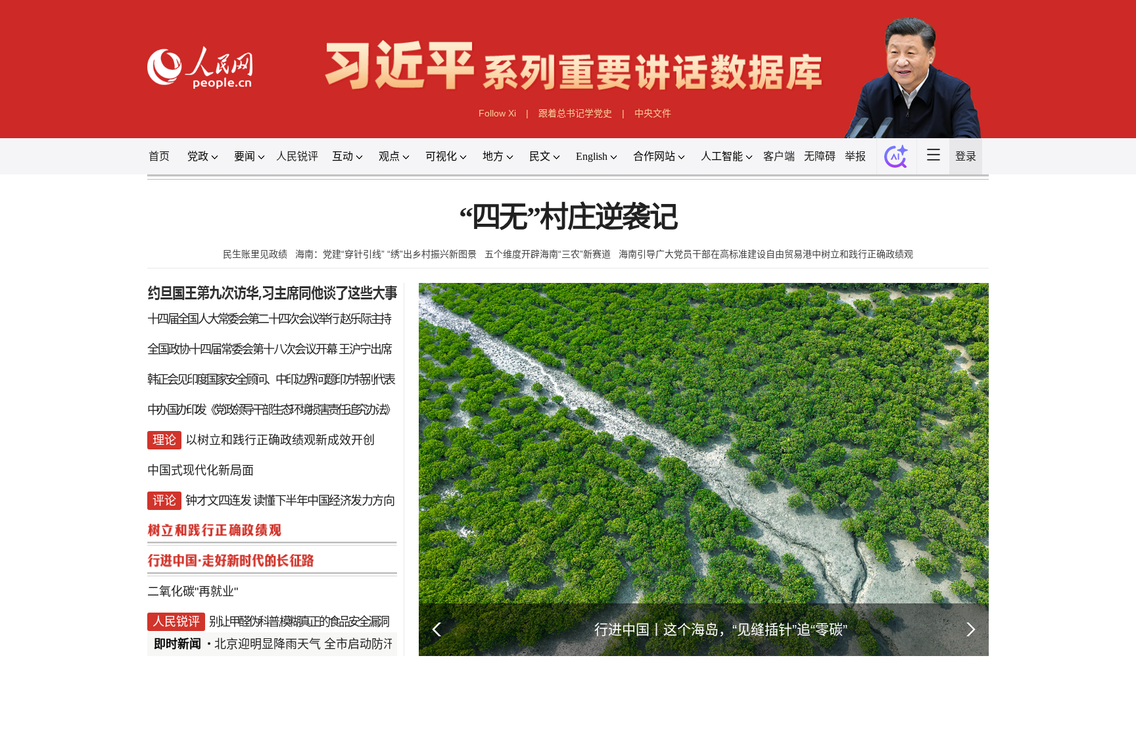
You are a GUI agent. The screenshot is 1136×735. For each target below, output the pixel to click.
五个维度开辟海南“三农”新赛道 (548, 254)
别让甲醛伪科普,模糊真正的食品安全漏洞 (298, 621)
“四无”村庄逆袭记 (568, 217)
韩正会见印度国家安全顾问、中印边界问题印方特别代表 (270, 379)
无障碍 (820, 156)
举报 (855, 156)
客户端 (779, 156)
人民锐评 (297, 156)
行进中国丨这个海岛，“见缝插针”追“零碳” (720, 629)
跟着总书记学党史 (575, 113)
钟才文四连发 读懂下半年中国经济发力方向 (289, 500)
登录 (965, 156)
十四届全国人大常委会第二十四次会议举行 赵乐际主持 (268, 319)
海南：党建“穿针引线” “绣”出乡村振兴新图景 (386, 254)
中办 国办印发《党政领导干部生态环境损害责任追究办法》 (270, 410)
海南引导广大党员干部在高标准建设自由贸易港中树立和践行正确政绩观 (766, 254)
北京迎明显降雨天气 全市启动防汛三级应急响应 (340, 644)
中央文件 (652, 113)
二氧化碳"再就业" (192, 591)
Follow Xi (497, 113)
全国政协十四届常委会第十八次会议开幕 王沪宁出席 (269, 349)
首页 (159, 156)
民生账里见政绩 (255, 254)
